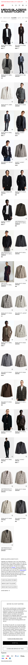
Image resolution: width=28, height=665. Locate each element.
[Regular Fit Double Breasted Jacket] (21, 93)
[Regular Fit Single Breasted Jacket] (7, 33)
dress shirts (23, 570)
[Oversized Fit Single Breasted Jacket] (21, 63)
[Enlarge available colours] (2, 78)
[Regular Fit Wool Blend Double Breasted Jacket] (21, 390)
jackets (13, 567)
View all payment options (6, 660)
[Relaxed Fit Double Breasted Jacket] (21, 33)
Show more (4, 590)
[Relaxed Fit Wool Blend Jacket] (7, 536)
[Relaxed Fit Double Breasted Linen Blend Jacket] (7, 477)
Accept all (15, 643)
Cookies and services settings (15, 648)
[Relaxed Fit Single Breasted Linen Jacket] (7, 271)
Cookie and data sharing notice (15, 638)
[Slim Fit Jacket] (21, 120)
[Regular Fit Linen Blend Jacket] (7, 93)
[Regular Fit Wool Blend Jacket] (21, 240)
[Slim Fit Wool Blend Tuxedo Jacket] (7, 419)
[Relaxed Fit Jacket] (7, 150)
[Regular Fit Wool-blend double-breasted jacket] (21, 209)
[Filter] (26, 21)
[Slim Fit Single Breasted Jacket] (7, 180)
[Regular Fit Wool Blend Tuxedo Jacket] (21, 419)
